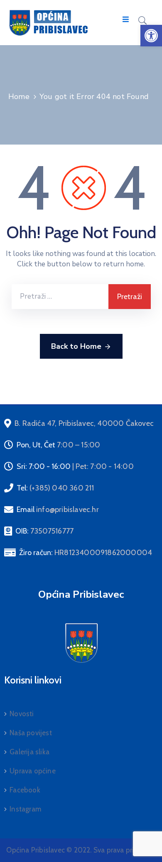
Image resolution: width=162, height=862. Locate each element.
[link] (151, 35)
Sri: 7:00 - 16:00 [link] (75, 466)
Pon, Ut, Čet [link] (58, 444)
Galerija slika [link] (29, 752)
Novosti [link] (22, 714)
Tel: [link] (55, 488)
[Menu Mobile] (126, 20)
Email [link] (58, 509)
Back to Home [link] (76, 346)
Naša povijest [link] (31, 733)
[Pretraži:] (60, 296)
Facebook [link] (25, 790)
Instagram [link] (25, 809)
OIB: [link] (44, 531)
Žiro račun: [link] (85, 552)
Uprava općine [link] (33, 771)
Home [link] (18, 96)
